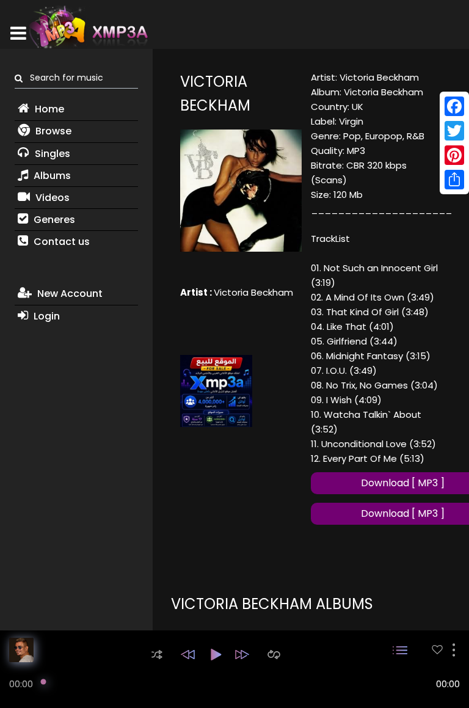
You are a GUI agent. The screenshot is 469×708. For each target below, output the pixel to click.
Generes (53, 220)
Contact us (60, 242)
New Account (69, 293)
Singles (51, 154)
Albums (51, 176)
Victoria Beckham (253, 292)
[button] (157, 654)
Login (45, 316)
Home (48, 109)
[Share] (454, 179)
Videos (51, 198)
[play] (437, 649)
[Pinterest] (454, 155)
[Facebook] (454, 106)
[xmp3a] (87, 27)
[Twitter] (454, 131)
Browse (52, 131)
